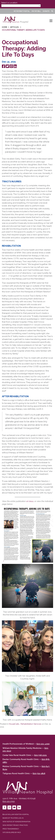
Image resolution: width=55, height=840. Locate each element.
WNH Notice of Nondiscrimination (16, 822)
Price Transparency (11, 829)
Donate (46, 11)
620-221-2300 (9, 801)
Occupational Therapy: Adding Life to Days (23, 30)
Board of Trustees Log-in (13, 818)
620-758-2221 (40, 755)
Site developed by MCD (12, 832)
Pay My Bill (36, 11)
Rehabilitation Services (31, 724)
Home (4, 27)
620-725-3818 (39, 773)
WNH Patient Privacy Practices (15, 825)
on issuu (29, 501)
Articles (14, 27)
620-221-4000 (43, 744)
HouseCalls (14, 724)
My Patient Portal (22, 11)
